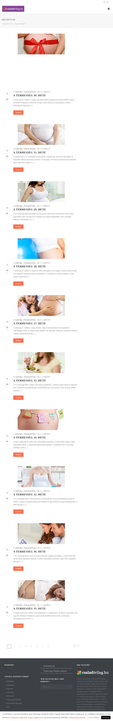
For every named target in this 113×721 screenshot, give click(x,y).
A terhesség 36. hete (29, 551)
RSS (8, 707)
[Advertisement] (41, 72)
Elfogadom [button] (106, 717)
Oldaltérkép (10, 681)
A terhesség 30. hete (29, 95)
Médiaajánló (10, 696)
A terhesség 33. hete (29, 380)
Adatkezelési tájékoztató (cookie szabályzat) (25, 717)
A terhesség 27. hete (29, 323)
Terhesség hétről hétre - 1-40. (32, 92)
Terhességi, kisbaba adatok (54, 671)
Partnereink (10, 692)
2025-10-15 (47, 377)
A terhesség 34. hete (29, 437)
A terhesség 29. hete (29, 209)
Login (107, 2)
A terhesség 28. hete (29, 266)
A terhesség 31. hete (29, 152)
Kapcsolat (10, 689)
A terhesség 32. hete (29, 494)
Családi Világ (18, 92)
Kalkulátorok (49, 666)
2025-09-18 (47, 548)
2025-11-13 (47, 92)
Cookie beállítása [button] (93, 717)
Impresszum (10, 685)
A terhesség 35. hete (29, 608)
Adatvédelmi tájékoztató (14, 703)
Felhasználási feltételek (14, 700)
